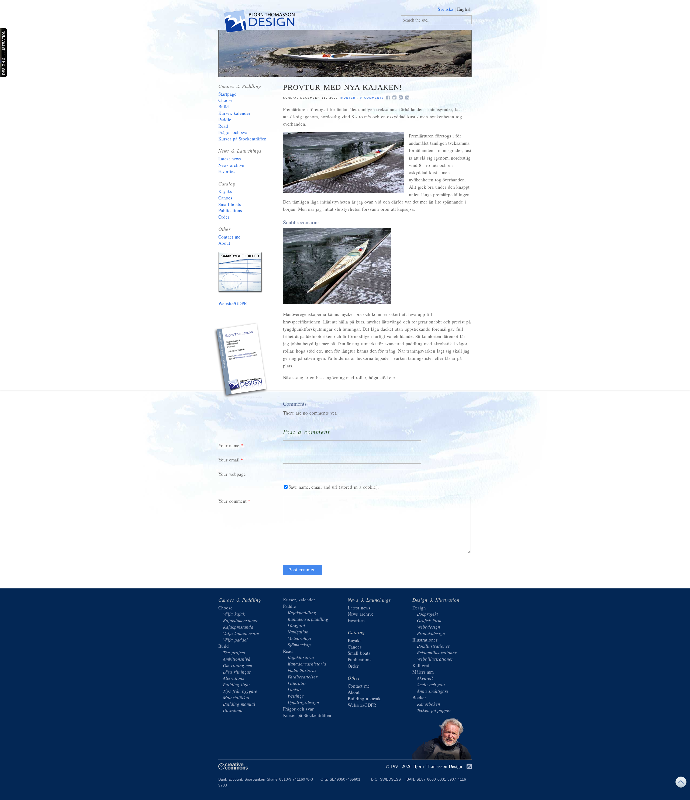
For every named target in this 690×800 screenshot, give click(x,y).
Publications (230, 210)
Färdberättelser (303, 677)
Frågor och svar (233, 132)
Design (419, 608)
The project (234, 652)
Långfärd (296, 625)
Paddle (224, 119)
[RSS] (469, 767)
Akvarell (425, 678)
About (224, 243)
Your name (228, 445)
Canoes (225, 198)
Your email (229, 460)
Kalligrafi (421, 665)
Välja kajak (234, 614)
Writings (296, 696)
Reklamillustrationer (437, 652)
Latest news (229, 159)
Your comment (232, 501)
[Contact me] (241, 361)
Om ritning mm (237, 665)
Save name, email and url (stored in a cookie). (333, 487)
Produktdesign (431, 633)
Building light (236, 684)
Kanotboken (428, 704)
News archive (231, 165)
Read (223, 126)
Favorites (226, 171)
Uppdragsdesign (303, 702)
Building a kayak (241, 273)
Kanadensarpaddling (308, 619)
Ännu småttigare (432, 691)
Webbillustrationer (435, 659)
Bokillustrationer (433, 646)
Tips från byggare (240, 691)
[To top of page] (681, 783)
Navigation (298, 632)
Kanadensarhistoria (307, 664)
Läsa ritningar (237, 672)
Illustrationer (424, 640)
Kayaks (225, 191)
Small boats (229, 204)
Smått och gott (431, 684)
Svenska (445, 9)
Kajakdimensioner (240, 620)
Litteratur (297, 683)
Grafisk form (429, 620)
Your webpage (232, 474)
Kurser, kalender (234, 113)
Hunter (348, 97)
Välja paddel (235, 640)
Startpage (227, 94)
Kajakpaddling (302, 612)
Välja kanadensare (241, 633)
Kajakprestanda (238, 627)
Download (233, 710)
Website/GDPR (232, 303)
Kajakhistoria (301, 657)
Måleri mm (423, 672)
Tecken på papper (434, 710)
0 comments (372, 97)
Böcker (419, 697)
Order (223, 217)
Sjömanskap (299, 645)
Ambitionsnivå (236, 659)
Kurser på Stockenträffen (242, 139)
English (464, 9)
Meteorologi (299, 638)
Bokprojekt (427, 614)
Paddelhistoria (302, 670)
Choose (225, 100)
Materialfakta (236, 697)
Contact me (229, 237)
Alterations (233, 678)
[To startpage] (259, 22)
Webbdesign (428, 627)
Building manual (239, 704)
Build (223, 107)
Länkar (294, 689)
